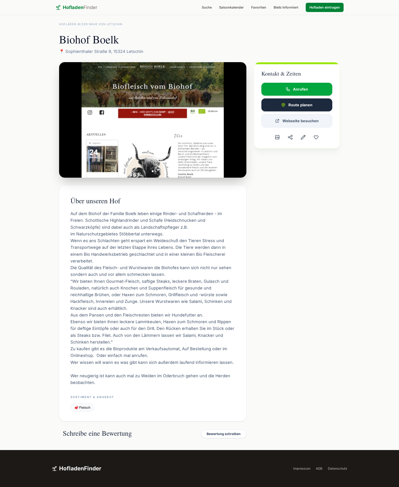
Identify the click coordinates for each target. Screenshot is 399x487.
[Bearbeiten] (303, 137)
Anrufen (300, 89)
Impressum (301, 468)
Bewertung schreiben (224, 434)
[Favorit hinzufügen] (316, 137)
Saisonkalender (231, 7)
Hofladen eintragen (324, 7)
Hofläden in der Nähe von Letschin (91, 24)
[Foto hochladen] (277, 137)
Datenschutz (337, 468)
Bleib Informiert (286, 7)
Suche (207, 7)
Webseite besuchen (300, 121)
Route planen (300, 105)
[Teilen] (290, 137)
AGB (319, 468)
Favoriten (258, 7)
